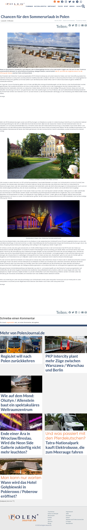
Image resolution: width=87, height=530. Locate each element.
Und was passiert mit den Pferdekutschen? (65, 436)
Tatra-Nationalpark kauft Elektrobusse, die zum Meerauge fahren (65, 447)
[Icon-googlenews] (54, 1)
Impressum (69, 512)
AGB (67, 513)
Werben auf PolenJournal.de (75, 519)
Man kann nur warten (21, 477)
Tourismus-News (81, 20)
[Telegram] (77, 1)
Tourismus (29, 6)
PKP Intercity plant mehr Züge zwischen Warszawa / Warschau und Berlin (65, 363)
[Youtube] (58, 1)
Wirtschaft (52, 6)
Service (71, 6)
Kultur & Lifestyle (40, 6)
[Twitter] (69, 1)
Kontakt (68, 515)
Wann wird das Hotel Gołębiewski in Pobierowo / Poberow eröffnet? (19, 489)
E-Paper (68, 521)
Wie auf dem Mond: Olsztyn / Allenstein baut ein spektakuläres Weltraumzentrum (20, 402)
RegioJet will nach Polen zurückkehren (18, 358)
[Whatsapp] (81, 1)
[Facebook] (62, 1)
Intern (68, 517)
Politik (60, 6)
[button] (83, 6)
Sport (66, 6)
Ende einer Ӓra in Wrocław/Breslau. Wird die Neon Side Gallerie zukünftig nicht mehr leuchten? (21, 442)
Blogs (79, 6)
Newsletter (69, 523)
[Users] (73, 1)
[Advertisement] (43, 109)
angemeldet (10, 322)
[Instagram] (66, 1)
